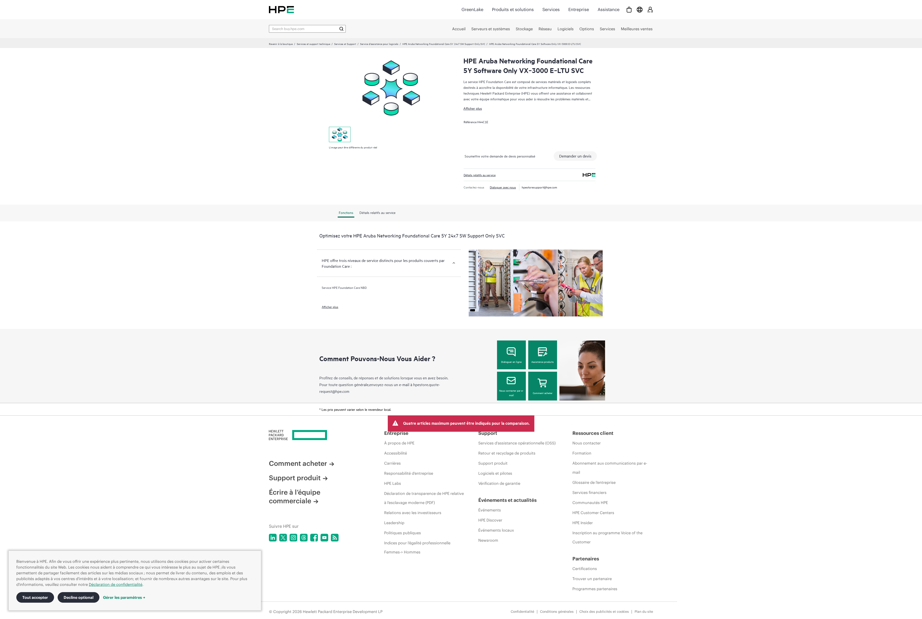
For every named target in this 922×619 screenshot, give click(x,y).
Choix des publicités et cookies (604, 611)
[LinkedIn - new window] (273, 537)
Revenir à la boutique (281, 44)
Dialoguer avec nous (503, 187)
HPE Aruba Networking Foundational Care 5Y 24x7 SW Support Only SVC (443, 44)
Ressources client (592, 433)
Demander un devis (575, 155)
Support (487, 433)
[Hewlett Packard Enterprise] (281, 9)
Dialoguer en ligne (511, 362)
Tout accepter (35, 597)
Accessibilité (395, 453)
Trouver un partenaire (592, 578)
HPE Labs (392, 483)
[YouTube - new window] (324, 537)
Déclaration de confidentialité (115, 584)
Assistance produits (542, 362)
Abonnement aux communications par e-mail (609, 468)
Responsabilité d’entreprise (408, 473)
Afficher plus (472, 108)
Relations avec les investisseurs (412, 512)
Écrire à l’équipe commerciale (294, 496)
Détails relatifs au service (480, 175)
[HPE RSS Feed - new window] (335, 537)
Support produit (295, 477)
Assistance (608, 9)
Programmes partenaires (594, 588)
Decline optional (78, 597)
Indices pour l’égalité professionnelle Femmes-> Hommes (417, 547)
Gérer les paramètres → (124, 597)
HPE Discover (490, 520)
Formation (581, 453)
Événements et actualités (507, 500)
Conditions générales (557, 611)
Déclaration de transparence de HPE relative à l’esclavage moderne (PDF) (424, 498)
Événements (489, 510)
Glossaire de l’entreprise (594, 482)
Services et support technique (313, 44)
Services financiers (589, 492)
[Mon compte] (650, 9)
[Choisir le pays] (640, 9)
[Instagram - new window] (293, 537)
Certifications (584, 568)
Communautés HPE (590, 502)
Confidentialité (522, 611)
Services (551, 9)
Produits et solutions (513, 9)
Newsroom (488, 540)
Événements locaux (496, 530)
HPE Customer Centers (593, 512)
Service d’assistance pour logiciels (379, 44)
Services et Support (345, 44)
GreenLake (472, 9)
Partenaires (585, 559)
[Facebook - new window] (314, 537)
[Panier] (629, 9)
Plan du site (644, 611)
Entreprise (578, 9)
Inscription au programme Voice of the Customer (607, 537)
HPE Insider (582, 522)
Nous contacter (586, 443)
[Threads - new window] (304, 537)
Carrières (392, 463)
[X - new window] (283, 537)
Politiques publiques (402, 532)
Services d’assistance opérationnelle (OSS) (517, 443)
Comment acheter (542, 393)
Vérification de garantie (499, 483)
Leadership (394, 522)
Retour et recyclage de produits (506, 453)
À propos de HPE (399, 443)
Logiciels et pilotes (495, 473)
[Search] (341, 29)
